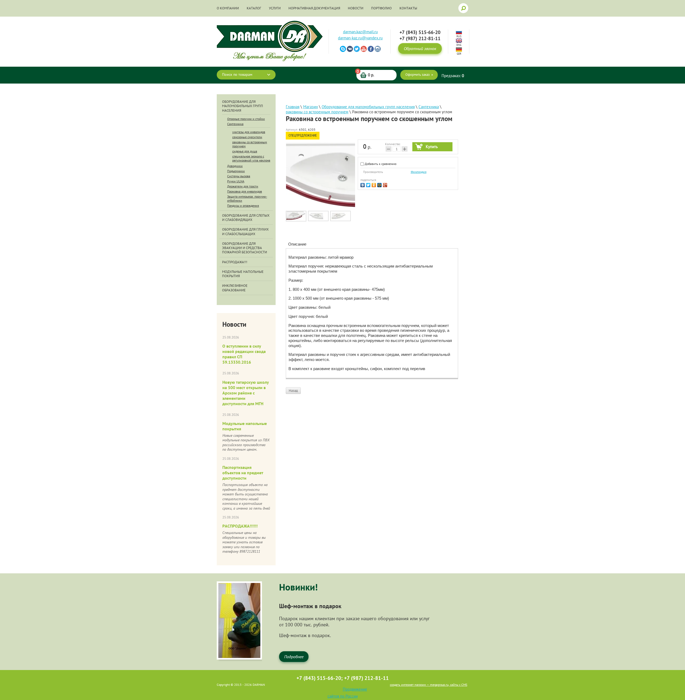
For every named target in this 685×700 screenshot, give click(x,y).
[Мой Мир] (380, 184)
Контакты (408, 8)
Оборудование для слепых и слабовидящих (245, 217)
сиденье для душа (244, 151)
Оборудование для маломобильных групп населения (242, 106)
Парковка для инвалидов (244, 191)
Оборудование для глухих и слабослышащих (245, 231)
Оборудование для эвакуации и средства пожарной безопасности (244, 248)
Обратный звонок (420, 48)
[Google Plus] (386, 184)
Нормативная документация (314, 8)
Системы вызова (238, 176)
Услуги (275, 8)
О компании (228, 8)
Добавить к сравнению (380, 164)
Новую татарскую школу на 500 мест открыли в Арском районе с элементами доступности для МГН (245, 392)
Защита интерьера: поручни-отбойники (247, 198)
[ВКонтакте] (363, 184)
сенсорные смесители (247, 137)
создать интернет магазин (408, 685)
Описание (297, 244)
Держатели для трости (242, 186)
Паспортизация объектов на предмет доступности (242, 473)
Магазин (310, 106)
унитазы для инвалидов (248, 132)
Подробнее (293, 656)
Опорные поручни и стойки (246, 119)
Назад (293, 390)
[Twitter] (369, 184)
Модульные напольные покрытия (243, 274)
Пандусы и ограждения (243, 206)
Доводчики (235, 166)
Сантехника (235, 124)
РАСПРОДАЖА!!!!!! (240, 526)
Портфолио (381, 8)
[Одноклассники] (374, 184)
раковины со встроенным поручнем (249, 144)
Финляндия (419, 172)
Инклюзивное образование (235, 288)
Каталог (254, 8)
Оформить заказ (417, 74)
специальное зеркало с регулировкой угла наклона (251, 158)
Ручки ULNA (235, 181)
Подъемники (236, 171)
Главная (292, 106)
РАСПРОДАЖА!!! (234, 262)
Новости (355, 8)
